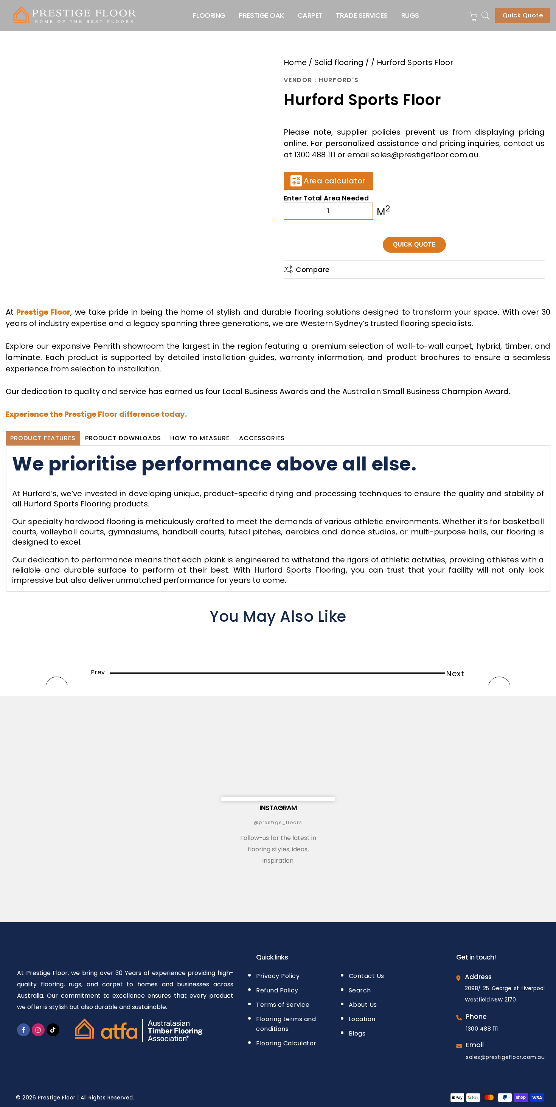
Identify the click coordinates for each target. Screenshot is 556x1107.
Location (362, 1019)
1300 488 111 (482, 1028)
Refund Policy (277, 990)
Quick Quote (523, 15)
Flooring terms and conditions (286, 1024)
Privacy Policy (278, 976)
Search (360, 990)
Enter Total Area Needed (326, 197)
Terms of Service (282, 1004)
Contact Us (366, 976)
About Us (363, 1004)
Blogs (357, 1033)
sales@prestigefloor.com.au (505, 1057)
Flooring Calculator (286, 1043)
